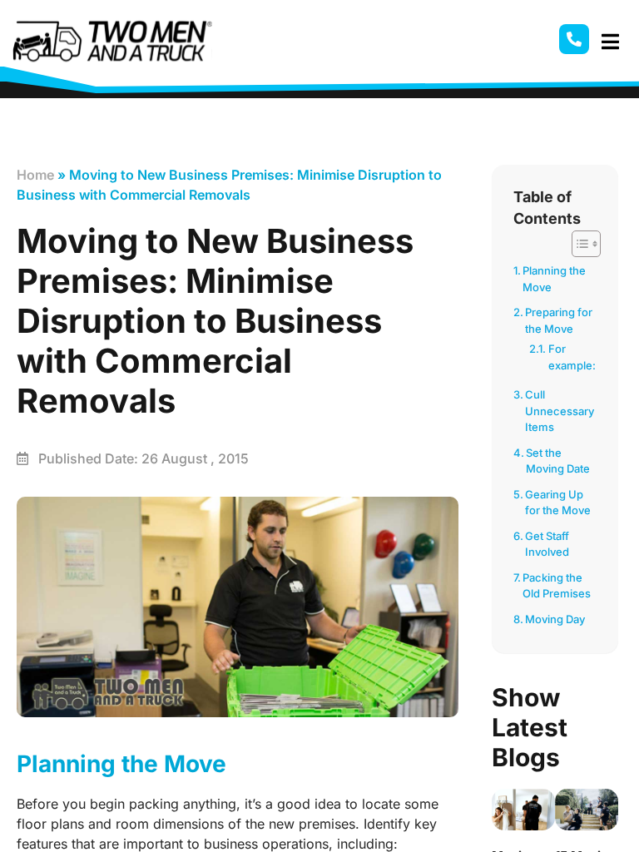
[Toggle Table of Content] (578, 244)
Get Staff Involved (547, 544)
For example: (572, 357)
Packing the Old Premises (557, 586)
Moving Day (555, 619)
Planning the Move (554, 279)
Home (35, 174)
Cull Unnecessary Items (559, 410)
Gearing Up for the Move (558, 503)
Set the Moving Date (558, 461)
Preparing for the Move (558, 320)
